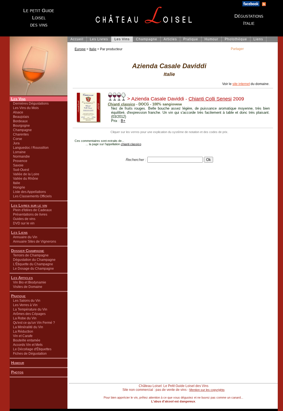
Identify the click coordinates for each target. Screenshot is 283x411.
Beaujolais (21, 117)
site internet (241, 84)
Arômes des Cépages (29, 314)
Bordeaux (20, 121)
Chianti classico (121, 104)
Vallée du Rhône (25, 179)
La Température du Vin (30, 309)
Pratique (18, 296)
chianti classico (131, 144)
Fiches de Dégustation (30, 354)
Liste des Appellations (29, 192)
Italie (16, 183)
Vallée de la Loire (26, 174)
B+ (123, 121)
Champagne (22, 130)
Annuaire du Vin (25, 237)
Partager (237, 49)
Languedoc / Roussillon (31, 148)
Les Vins (18, 99)
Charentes (21, 134)
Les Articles (22, 277)
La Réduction (23, 331)
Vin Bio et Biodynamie (29, 282)
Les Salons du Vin (26, 301)
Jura (16, 143)
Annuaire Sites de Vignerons (34, 241)
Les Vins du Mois (26, 108)
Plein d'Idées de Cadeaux (32, 210)
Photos (17, 372)
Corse (17, 139)
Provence (20, 161)
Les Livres (99, 39)
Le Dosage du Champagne (33, 269)
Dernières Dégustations (31, 103)
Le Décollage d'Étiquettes (32, 349)
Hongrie (19, 187)
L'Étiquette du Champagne (33, 264)
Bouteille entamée (26, 340)
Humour (17, 362)
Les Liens (19, 232)
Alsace (18, 112)
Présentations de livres (30, 214)
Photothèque (236, 39)
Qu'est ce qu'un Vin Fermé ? (34, 323)
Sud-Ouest (21, 170)
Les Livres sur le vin (29, 205)
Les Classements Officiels (32, 196)
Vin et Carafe (23, 336)
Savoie (18, 165)
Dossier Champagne (27, 250)
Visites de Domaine (27, 287)
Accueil (76, 39)
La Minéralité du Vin (28, 327)
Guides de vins (24, 219)
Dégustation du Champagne (34, 260)
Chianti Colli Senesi (210, 99)
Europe (80, 49)
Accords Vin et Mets (28, 345)
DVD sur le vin (24, 223)
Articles (170, 39)
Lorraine (19, 152)
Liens (258, 39)
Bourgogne (21, 126)
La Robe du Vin (24, 318)
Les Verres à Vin (25, 305)
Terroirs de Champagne (31, 255)
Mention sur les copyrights (207, 389)
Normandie (21, 156)
